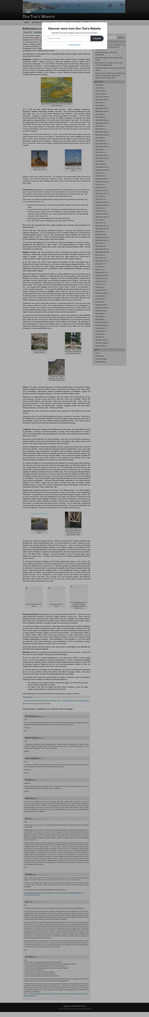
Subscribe (97, 38)
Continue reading (74, 45)
